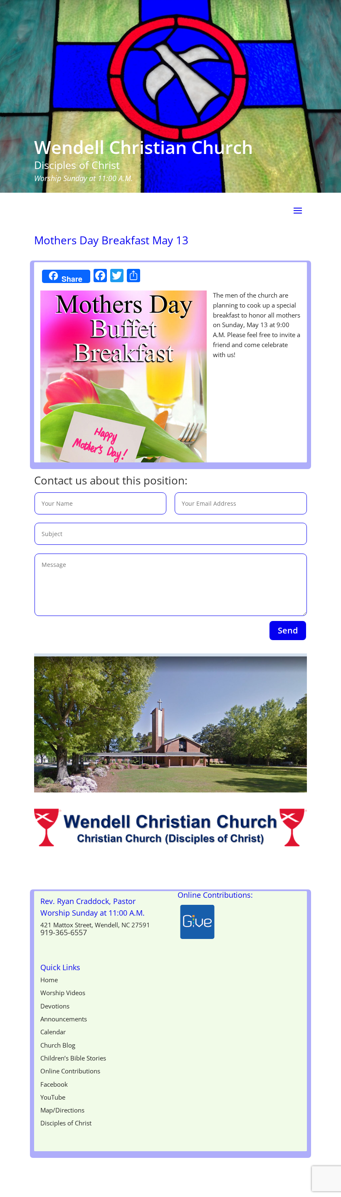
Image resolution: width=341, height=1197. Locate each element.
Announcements (63, 1019)
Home (49, 980)
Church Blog (57, 1045)
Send (288, 630)
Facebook (54, 1084)
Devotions (54, 1006)
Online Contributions (70, 1071)
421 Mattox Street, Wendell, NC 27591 (95, 925)
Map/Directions (62, 1110)
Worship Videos (62, 992)
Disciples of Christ (65, 1123)
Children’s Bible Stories (73, 1058)
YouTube (52, 1097)
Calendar (53, 1032)
